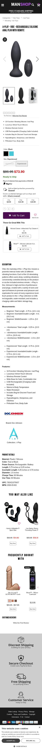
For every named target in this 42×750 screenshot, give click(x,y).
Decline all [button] (30, 740)
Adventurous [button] (9, 164)
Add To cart (18, 215)
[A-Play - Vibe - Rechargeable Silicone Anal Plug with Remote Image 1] (21, 59)
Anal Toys (26, 18)
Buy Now (13, 543)
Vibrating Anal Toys (11, 21)
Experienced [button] (21, 164)
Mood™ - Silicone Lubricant (32, 593)
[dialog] (21, 737)
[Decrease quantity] (4, 208)
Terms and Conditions (21, 714)
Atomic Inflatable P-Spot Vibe (13, 529)
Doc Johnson (17, 423)
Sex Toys (16, 18)
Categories (6, 18)
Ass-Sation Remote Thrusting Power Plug (32, 529)
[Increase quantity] (12, 208)
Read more (20, 736)
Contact (27, 717)
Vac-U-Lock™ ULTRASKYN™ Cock (12, 593)
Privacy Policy (23, 711)
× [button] (39, 727)
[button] (2, 5)
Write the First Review (19, 116)
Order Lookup (12, 711)
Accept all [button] (10, 740)
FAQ (21, 717)
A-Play (18, 442)
